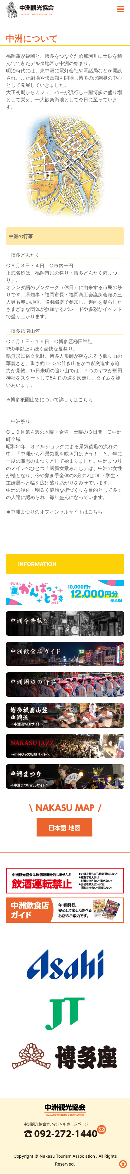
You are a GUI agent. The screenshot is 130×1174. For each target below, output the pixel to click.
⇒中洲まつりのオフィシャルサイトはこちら (54, 512)
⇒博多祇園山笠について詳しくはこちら (49, 399)
